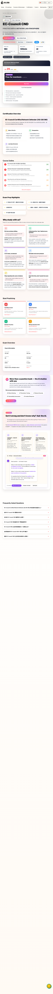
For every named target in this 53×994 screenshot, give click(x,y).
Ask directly (12, 400)
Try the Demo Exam (8, 38)
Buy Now (26, 83)
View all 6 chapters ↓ (26, 189)
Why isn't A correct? (17, 485)
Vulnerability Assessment (14, 396)
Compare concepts (26, 485)
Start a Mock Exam (21, 38)
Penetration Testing (25, 393)
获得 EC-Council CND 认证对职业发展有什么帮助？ (26, 536)
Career (36, 7)
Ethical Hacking (12, 393)
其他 (8, 13)
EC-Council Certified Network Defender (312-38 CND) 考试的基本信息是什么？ (26, 507)
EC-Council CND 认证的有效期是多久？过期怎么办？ (26, 527)
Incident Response (29, 396)
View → (28, 367)
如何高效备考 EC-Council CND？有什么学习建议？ (26, 531)
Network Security (39, 393)
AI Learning (8, 7)
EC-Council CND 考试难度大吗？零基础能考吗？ (26, 522)
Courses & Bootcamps (18, 7)
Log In (49, 2)
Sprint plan (35, 485)
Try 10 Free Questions (26, 87)
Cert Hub (4, 13)
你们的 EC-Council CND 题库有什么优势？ (26, 517)
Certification (29, 7)
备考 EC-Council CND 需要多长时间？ (26, 512)
